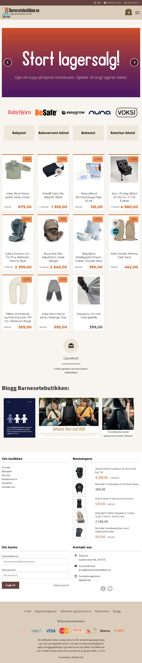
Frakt (27, 611)
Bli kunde (7, 471)
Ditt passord (9, 570)
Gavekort (7, 483)
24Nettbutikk (77, 657)
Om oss (6, 475)
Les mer (101, 650)
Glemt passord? (61, 585)
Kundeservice (9, 479)
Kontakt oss (8, 487)
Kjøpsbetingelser (46, 611)
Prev (11, 61)
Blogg (117, 611)
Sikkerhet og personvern (75, 611)
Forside (6, 467)
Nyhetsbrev (102, 611)
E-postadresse (10, 556)
